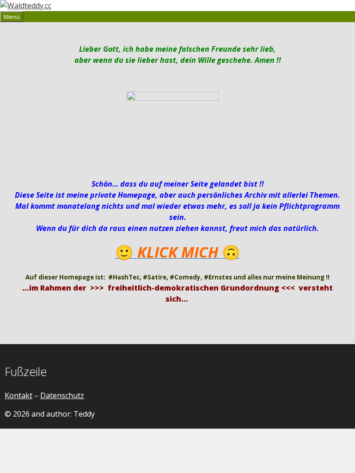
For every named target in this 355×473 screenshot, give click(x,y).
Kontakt (18, 395)
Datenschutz (62, 395)
